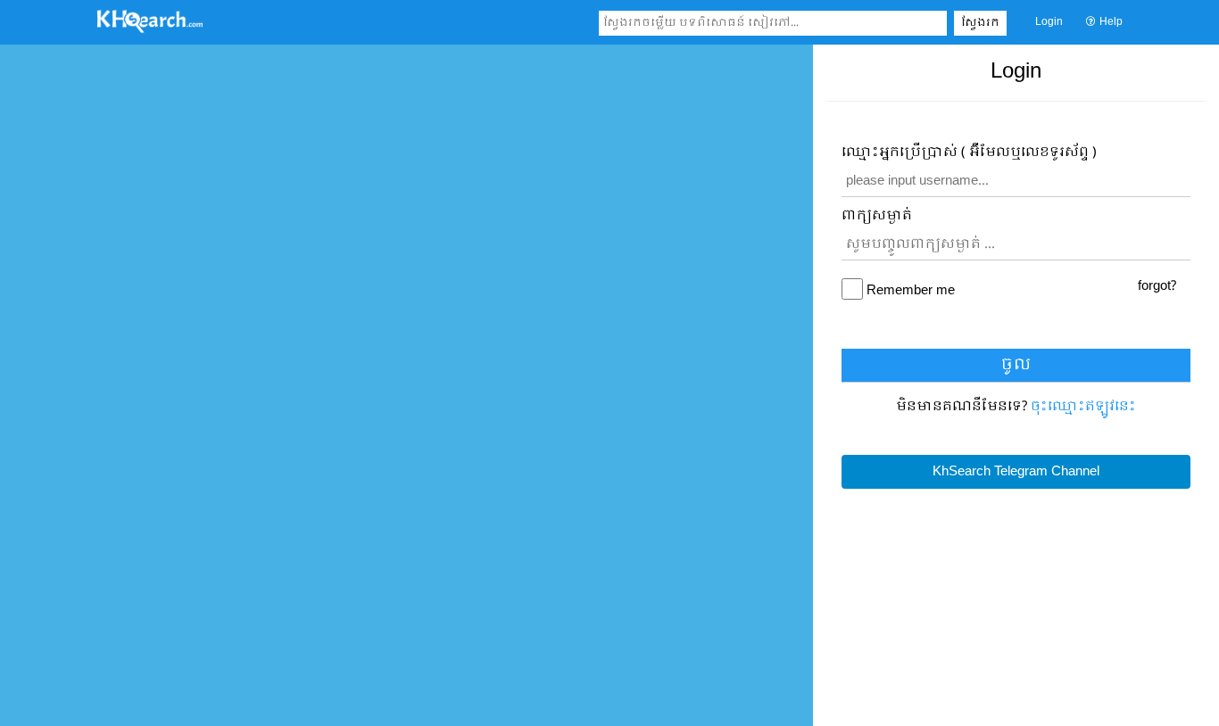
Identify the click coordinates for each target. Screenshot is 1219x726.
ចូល (1016, 365)
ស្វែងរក (980, 23)
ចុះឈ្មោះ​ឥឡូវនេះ (1083, 406)
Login (1049, 22)
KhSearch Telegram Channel (1016, 471)
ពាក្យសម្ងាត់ (877, 216)
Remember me (911, 291)
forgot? (1157, 286)
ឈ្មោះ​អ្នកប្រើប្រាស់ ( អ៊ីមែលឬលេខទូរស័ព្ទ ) (969, 153)
